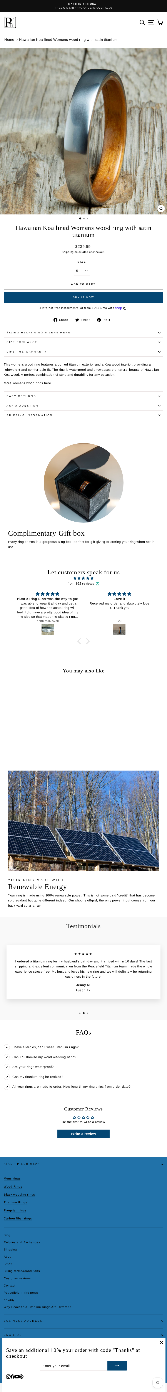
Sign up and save (22, 1164)
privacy (9, 1299)
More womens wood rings (23, 383)
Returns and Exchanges (22, 1242)
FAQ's (8, 1263)
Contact (9, 1285)
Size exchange (22, 342)
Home (9, 39)
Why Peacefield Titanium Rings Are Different (37, 1307)
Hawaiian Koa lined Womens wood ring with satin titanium (68, 39)
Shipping (68, 252)
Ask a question (22, 405)
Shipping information (30, 415)
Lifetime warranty (27, 351)
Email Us (13, 1334)
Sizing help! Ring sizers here (39, 332)
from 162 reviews (81, 583)
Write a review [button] (83, 1134)
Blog (7, 1235)
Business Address (23, 1320)
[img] (83, 578)
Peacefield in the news (21, 1292)
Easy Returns (21, 396)
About (8, 1256)
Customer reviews (17, 1278)
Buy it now (83, 297)
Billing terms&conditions (22, 1271)
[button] (80, 641)
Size (81, 261)
